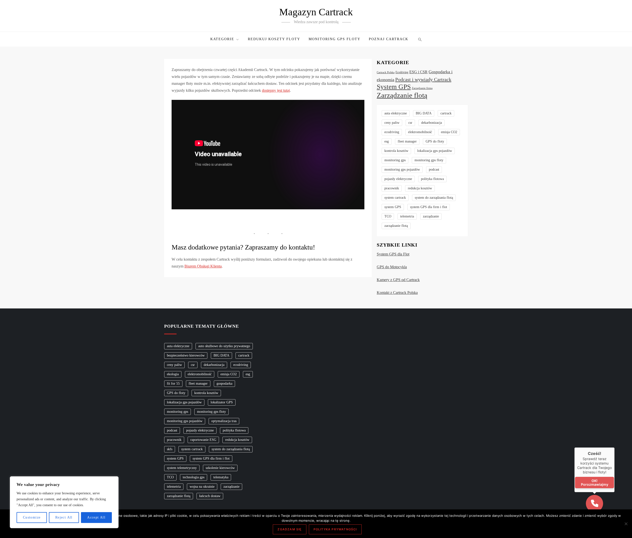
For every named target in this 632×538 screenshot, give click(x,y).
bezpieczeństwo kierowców (186, 355)
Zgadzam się (289, 529)
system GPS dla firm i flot (428, 207)
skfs (169, 449)
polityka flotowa (432, 179)
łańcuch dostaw (209, 496)
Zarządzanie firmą (422, 88)
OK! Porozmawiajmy (594, 482)
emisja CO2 (449, 132)
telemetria (407, 216)
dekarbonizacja (431, 123)
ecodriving (391, 132)
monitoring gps (395, 160)
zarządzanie (431, 216)
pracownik (391, 188)
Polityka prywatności (335, 529)
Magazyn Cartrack (316, 12)
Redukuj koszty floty (274, 39)
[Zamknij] (614, 447)
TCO (387, 216)
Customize (32, 517)
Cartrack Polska (386, 72)
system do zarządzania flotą (434, 197)
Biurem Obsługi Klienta (203, 266)
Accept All (96, 517)
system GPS (392, 207)
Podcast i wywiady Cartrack (423, 79)
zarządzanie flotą (396, 226)
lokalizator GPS (222, 402)
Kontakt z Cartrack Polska (397, 292)
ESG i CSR (418, 72)
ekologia (173, 374)
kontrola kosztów (396, 151)
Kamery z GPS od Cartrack (398, 280)
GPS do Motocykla (392, 267)
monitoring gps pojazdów (402, 169)
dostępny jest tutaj (276, 90)
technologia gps (193, 477)
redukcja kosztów (420, 188)
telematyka (220, 477)
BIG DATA (424, 113)
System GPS (394, 86)
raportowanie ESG (203, 440)
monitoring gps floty (429, 160)
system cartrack (395, 197)
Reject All (64, 517)
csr (410, 123)
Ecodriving (401, 72)
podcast (434, 169)
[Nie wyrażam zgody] (625, 523)
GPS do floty (435, 141)
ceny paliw (391, 123)
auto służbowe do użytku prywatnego (224, 346)
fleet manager (407, 141)
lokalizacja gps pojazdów (434, 151)
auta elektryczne (395, 113)
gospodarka (224, 383)
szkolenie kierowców (220, 468)
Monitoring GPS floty (334, 39)
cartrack (446, 113)
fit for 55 (173, 383)
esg (386, 141)
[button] (419, 39)
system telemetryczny (182, 468)
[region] (64, 502)
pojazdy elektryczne (398, 179)
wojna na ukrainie (202, 486)
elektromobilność (420, 132)
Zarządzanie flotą (402, 95)
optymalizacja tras (224, 421)
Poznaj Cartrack (388, 39)
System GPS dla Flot (393, 254)
